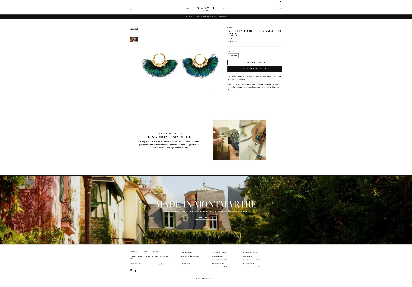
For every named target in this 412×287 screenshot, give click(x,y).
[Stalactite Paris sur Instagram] (131, 270)
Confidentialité (186, 263)
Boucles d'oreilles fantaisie (220, 260)
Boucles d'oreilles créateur (251, 260)
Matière (231, 51)
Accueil (188, 9)
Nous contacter (186, 267)
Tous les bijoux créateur (250, 252)
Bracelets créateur (249, 263)
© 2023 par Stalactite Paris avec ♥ (206, 279)
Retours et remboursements (190, 256)
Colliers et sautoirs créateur (252, 267)
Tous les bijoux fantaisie (219, 252)
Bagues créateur (248, 256)
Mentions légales (186, 252)
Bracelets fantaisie (218, 263)
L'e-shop (224, 9)
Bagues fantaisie (217, 256)
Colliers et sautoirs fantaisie (221, 267)
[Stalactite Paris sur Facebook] (135, 270)
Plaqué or (233, 55)
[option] (206, 17)
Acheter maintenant (255, 69)
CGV (182, 260)
